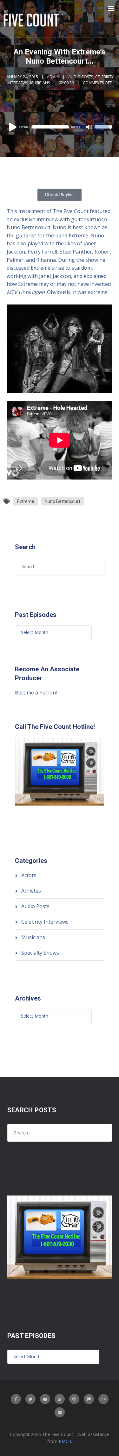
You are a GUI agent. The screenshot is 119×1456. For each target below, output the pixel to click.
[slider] (103, 131)
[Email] (60, 1412)
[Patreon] (89, 1399)
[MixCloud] (103, 1399)
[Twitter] (30, 1399)
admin (53, 76)
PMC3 (65, 1441)
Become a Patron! (36, 692)
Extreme (78, 235)
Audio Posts (80, 76)
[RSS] (60, 1399)
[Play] (13, 127)
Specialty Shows (40, 952)
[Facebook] (16, 1399)
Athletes (31, 890)
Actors (28, 875)
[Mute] (89, 127)
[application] (59, 127)
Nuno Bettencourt (62, 501)
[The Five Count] (32, 18)
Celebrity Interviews (45, 921)
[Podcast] (74, 1399)
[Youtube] (45, 1399)
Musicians (40, 82)
